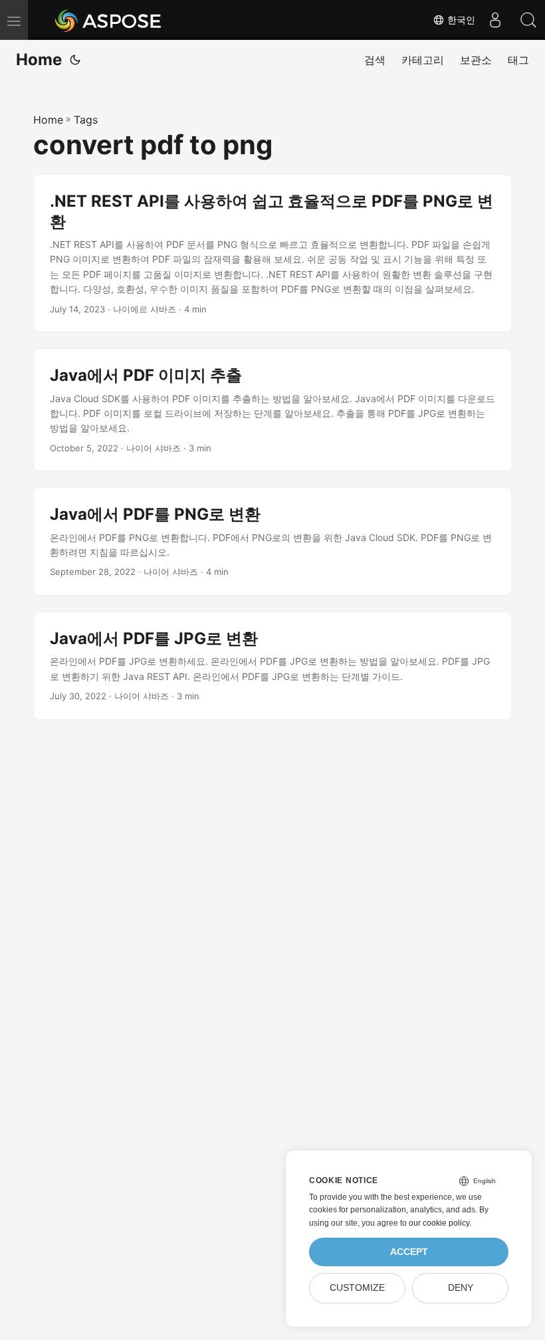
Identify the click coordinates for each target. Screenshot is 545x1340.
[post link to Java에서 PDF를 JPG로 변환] (272, 665)
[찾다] (528, 20)
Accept (409, 1252)
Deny (460, 1288)
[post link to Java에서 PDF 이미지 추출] (272, 410)
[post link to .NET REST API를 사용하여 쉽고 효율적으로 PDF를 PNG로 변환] (272, 253)
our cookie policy (439, 1223)
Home (39, 59)
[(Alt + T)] (75, 60)
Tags (86, 119)
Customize (357, 1288)
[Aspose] (109, 20)
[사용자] (495, 20)
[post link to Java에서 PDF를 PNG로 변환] (272, 541)
